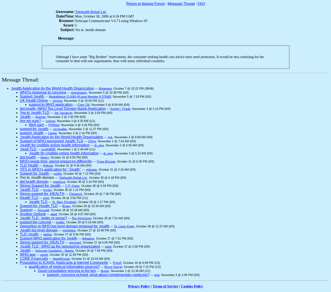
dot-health (28, 157)
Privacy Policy (139, 286)
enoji (46, 198)
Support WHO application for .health (48, 238)
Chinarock (75, 194)
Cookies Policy (192, 286)
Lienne (52, 133)
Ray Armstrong (81, 218)
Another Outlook (33, 214)
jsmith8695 (48, 149)
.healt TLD (28, 149)
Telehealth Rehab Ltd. (91, 12)
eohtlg (58, 173)
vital (156, 275)
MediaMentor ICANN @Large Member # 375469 (80, 96)
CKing (92, 141)
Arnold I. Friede (120, 109)
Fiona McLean (106, 161)
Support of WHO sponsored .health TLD (51, 141)
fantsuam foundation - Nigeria (54, 250)
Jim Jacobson (63, 113)
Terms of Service (165, 286)
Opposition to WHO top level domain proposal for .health (64, 226)
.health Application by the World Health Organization (52, 88)
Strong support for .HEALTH (42, 194)
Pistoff (117, 263)
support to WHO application (51, 104)
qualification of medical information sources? (64, 267)
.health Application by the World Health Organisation (61, 137)
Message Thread (181, 4)
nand (108, 246)
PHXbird (53, 125)
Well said (36, 125)
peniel (44, 254)
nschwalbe (60, 129)
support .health (31, 133)
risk (110, 137)
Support (26, 210)
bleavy (45, 157)
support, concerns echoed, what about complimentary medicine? (98, 275)
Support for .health (34, 173)
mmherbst (69, 230)
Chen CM (83, 104)
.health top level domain (39, 230)
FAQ (201, 4)
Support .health (32, 96)
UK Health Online (34, 100)
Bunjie (105, 271)
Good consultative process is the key (67, 271)
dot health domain (34, 181)
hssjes (47, 190)
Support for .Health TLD (39, 206)
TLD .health (29, 234)
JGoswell (43, 210)
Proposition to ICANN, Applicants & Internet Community (64, 263)
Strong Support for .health (40, 186)
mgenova (59, 181)
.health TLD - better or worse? (43, 218)
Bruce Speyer (113, 267)
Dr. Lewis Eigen (124, 226)
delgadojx (88, 238)
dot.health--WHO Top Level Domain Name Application (63, 109)
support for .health (34, 129)
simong (57, 100)
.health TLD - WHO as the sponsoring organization (60, 246)
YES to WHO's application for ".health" (50, 169)
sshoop (50, 121)
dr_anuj (99, 145)
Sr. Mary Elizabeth (64, 202)
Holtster (48, 165)
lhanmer (40, 117)
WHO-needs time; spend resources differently (56, 161)
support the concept (35, 222)
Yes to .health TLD (34, 113)
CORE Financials (34, 258)
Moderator (105, 88)
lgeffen (47, 234)
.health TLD (29, 190)
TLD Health (29, 165)
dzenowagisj (79, 92)
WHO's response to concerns (43, 92)
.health (25, 117)
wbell (53, 214)
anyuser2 (75, 242)
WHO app (28, 254)
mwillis (60, 222)
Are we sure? (30, 121)
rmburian (91, 169)
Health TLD (29, 198)
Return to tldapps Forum (145, 4)
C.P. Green (72, 186)
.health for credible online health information (55, 145)
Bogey (66, 206)
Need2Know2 (61, 258)
